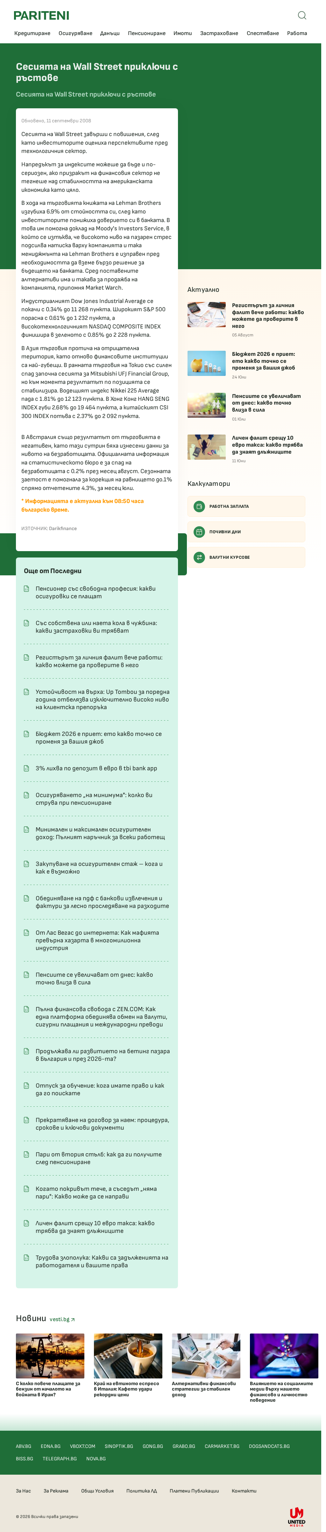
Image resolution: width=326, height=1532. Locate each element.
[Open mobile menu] (302, 15)
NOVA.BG (96, 1459)
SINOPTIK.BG (119, 1446)
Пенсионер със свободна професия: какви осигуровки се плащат (96, 592)
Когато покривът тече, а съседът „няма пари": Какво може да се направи (96, 1192)
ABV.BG (23, 1446)
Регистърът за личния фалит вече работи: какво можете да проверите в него (99, 661)
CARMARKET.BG (222, 1446)
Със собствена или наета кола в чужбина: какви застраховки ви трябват (96, 627)
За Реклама (56, 1491)
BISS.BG (24, 1459)
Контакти (244, 1491)
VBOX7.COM (82, 1446)
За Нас (23, 1491)
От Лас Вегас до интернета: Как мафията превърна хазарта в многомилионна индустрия (97, 940)
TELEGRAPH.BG (60, 1459)
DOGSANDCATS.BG (269, 1446)
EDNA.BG (50, 1446)
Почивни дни (225, 532)
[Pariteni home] (41, 15)
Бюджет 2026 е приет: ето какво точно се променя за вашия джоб (99, 737)
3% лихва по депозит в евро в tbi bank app (96, 768)
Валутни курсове (229, 557)
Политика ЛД (141, 1491)
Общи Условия (97, 1491)
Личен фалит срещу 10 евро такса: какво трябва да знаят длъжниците (95, 1227)
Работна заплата (229, 506)
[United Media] (296, 1517)
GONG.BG (153, 1446)
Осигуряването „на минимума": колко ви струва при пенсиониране (94, 799)
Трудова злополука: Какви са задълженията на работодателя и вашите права (102, 1261)
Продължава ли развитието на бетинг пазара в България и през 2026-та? (103, 1055)
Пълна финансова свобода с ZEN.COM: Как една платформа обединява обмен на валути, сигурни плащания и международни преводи (101, 1016)
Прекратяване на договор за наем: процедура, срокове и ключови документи (102, 1124)
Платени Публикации (194, 1491)
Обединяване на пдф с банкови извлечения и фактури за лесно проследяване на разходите (102, 902)
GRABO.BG (184, 1446)
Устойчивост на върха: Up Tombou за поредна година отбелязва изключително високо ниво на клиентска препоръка (103, 699)
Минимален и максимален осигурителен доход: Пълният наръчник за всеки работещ (100, 833)
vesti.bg (60, 1319)
